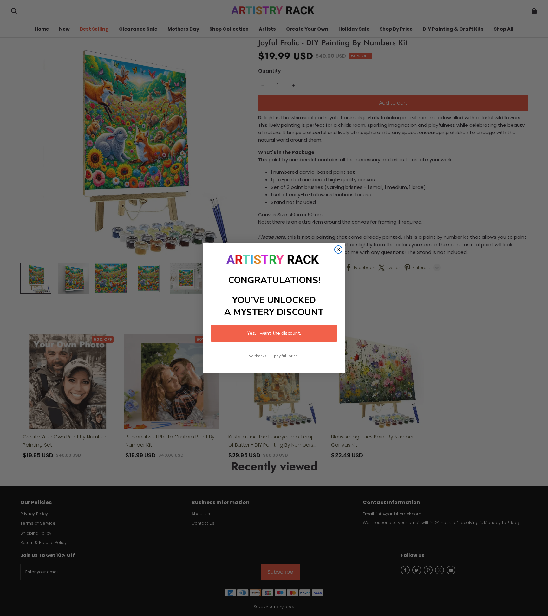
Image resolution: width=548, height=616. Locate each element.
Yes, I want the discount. (274, 333)
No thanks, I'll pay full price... (274, 356)
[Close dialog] (338, 249)
